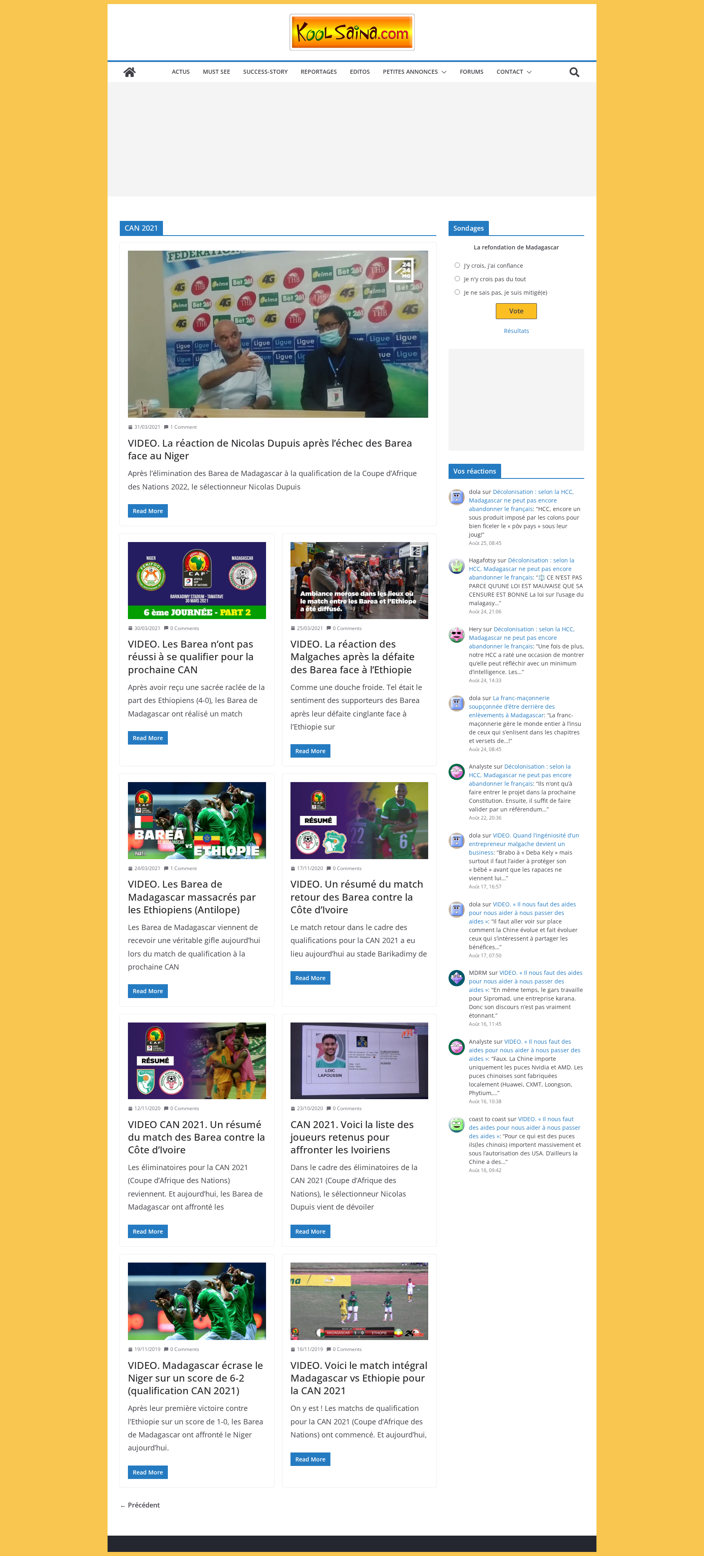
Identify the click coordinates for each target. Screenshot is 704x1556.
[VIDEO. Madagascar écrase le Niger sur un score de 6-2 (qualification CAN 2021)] (197, 1301)
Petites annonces (410, 71)
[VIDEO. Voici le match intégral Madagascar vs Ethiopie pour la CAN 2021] (359, 1301)
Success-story (265, 71)
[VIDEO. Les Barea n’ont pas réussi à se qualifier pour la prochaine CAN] (197, 580)
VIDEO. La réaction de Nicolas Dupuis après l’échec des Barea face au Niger (270, 449)
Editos (360, 71)
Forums (472, 71)
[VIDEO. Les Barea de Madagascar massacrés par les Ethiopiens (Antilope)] (197, 820)
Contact (510, 71)
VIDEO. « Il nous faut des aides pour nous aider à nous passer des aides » (522, 912)
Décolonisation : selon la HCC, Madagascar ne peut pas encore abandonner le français (521, 500)
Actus (181, 71)
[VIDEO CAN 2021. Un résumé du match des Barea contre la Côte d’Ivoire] (197, 1061)
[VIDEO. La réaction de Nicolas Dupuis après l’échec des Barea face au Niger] (278, 334)
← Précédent (140, 1505)
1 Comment (183, 426)
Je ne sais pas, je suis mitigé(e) (505, 292)
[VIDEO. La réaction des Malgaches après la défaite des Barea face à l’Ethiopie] (359, 580)
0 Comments (184, 628)
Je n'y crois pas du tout (495, 279)
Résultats (516, 331)
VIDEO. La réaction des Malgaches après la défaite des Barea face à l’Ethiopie (352, 656)
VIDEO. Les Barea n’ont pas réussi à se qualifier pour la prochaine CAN (191, 656)
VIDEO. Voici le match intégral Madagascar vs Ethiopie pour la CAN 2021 (358, 1377)
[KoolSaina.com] (129, 72)
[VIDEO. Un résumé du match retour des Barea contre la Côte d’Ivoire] (359, 820)
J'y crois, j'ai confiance (493, 265)
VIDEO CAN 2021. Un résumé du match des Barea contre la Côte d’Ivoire (196, 1136)
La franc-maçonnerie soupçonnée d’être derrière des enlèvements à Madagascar (512, 706)
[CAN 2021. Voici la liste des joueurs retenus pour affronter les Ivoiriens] (359, 1061)
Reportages (319, 71)
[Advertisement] (352, 139)
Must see (216, 71)
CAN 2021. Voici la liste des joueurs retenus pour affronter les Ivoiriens (352, 1136)
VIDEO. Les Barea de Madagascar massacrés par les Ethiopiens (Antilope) (192, 896)
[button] (442, 72)
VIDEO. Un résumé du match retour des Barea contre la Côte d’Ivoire (356, 896)
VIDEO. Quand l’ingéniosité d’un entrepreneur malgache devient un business (524, 843)
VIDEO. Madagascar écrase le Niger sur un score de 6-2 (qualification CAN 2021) (195, 1377)
